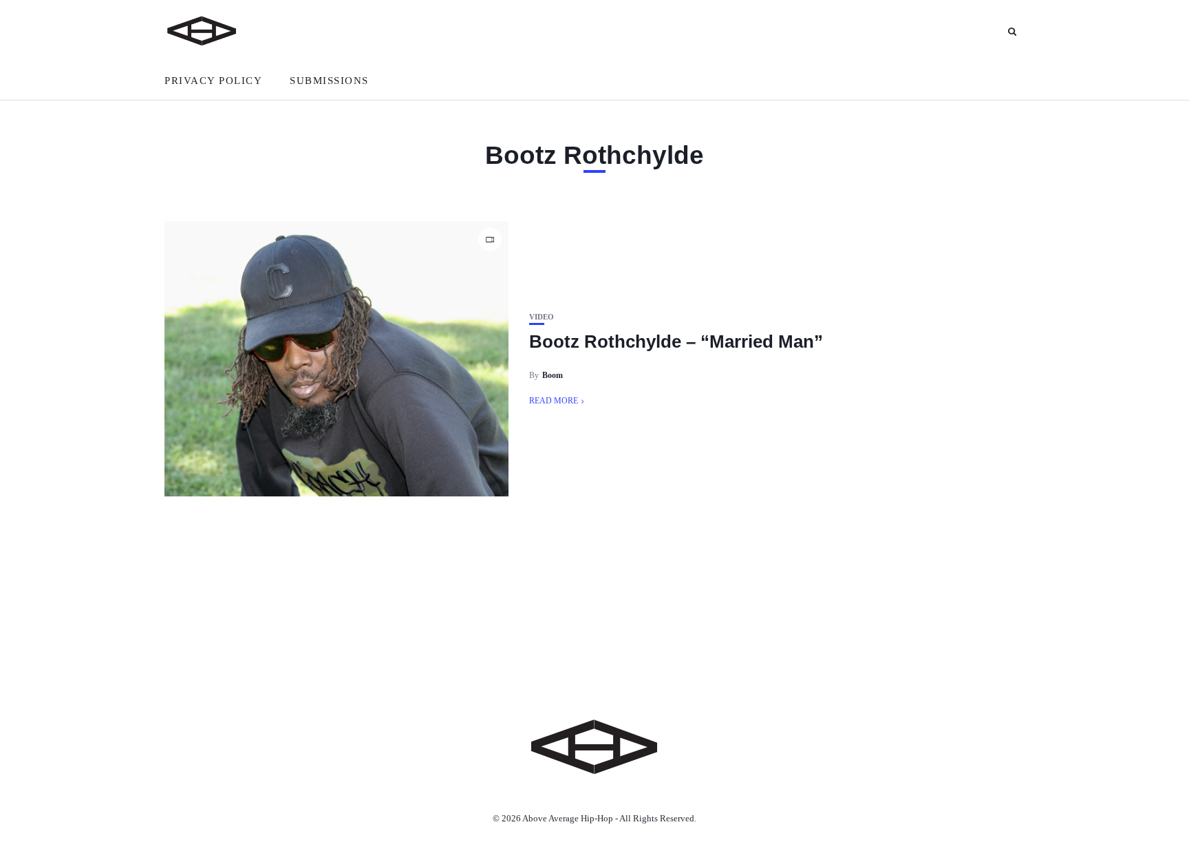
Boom (552, 375)
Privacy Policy (213, 80)
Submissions (329, 80)
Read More (553, 401)
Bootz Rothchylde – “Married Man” (676, 341)
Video (541, 317)
